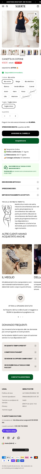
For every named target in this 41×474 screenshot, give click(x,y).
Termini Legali (7, 410)
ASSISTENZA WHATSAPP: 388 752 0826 (16, 2)
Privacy (4, 406)
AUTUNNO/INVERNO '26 (30, 393)
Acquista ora (20, 141)
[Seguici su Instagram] (8, 438)
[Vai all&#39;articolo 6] (3, 53)
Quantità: (5, 112)
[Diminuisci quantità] (4, 116)
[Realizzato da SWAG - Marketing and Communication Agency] (20, 449)
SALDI (24, 400)
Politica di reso (7, 393)
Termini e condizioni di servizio (10, 401)
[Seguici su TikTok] (13, 438)
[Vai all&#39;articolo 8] (16, 53)
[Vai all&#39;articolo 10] (29, 53)
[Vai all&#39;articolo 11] (35, 53)
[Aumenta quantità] (15, 116)
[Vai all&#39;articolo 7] (10, 53)
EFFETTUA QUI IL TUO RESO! (29, 405)
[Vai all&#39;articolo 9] (22, 53)
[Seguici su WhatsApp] (18, 438)
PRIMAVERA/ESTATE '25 (30, 397)
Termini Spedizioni (8, 397)
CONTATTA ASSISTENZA (20, 377)
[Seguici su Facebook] (3, 438)
